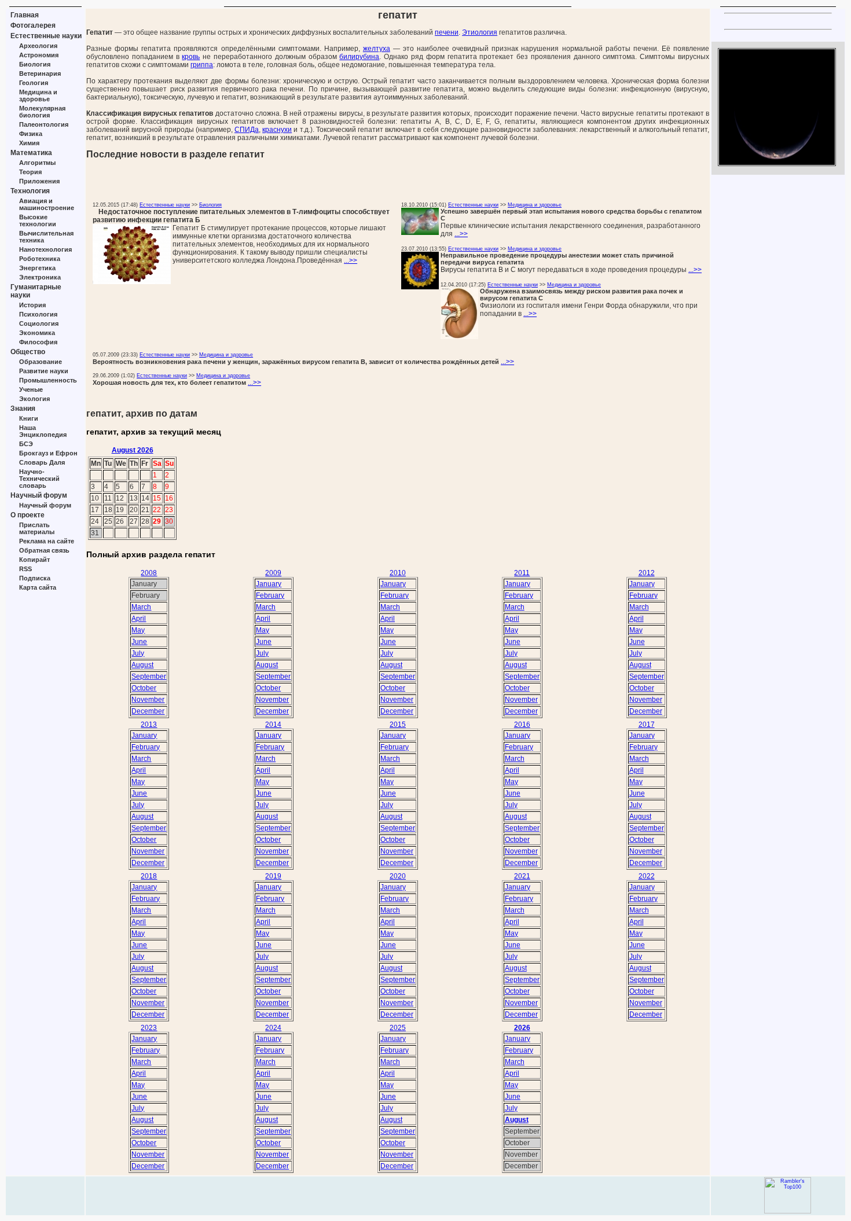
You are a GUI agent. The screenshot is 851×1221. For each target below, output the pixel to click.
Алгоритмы (37, 162)
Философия (38, 342)
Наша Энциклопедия (43, 431)
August (142, 665)
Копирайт (34, 559)
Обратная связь (44, 550)
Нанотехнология (45, 249)
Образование (40, 361)
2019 (273, 876)
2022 (647, 876)
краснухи (277, 130)
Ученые (31, 389)
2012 (647, 573)
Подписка (34, 578)
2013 (149, 724)
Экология (34, 398)
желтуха (376, 49)
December (147, 711)
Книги (28, 418)
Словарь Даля (42, 462)
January (268, 584)
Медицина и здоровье (38, 95)
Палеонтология (43, 124)
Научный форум (38, 495)
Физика (30, 133)
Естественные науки (46, 36)
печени (446, 32)
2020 (398, 876)
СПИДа (246, 130)
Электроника (40, 277)
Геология (33, 82)
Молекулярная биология (42, 112)
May (138, 630)
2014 (273, 724)
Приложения (39, 181)
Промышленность (48, 380)
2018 (149, 876)
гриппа (201, 65)
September (148, 676)
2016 (522, 724)
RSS (25, 568)
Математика (31, 153)
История (32, 304)
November (147, 700)
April (138, 619)
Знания (22, 408)
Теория (30, 171)
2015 (398, 724)
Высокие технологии (37, 220)
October (143, 688)
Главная (24, 15)
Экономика (37, 332)
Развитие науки (43, 370)
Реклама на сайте (46, 541)
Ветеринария (40, 73)
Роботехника (39, 258)
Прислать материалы (36, 528)
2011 (522, 573)
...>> (350, 260)
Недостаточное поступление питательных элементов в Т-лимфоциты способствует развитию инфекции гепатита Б (241, 216)
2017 (647, 724)
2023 (149, 1028)
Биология (34, 64)
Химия (29, 142)
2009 (273, 573)
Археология (38, 45)
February (270, 595)
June (139, 642)
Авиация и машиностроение (46, 204)
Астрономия (38, 55)
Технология (30, 191)
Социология (38, 323)
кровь (191, 57)
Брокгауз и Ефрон (48, 453)
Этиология (479, 32)
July (137, 653)
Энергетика (37, 267)
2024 (273, 1028)
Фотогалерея (33, 25)
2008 (149, 573)
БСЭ (26, 443)
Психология (38, 314)
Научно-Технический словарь (39, 478)
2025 (398, 1028)
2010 (398, 573)
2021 (522, 876)
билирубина (359, 57)
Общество (27, 352)
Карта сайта (37, 587)
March (141, 607)
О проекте (27, 515)
